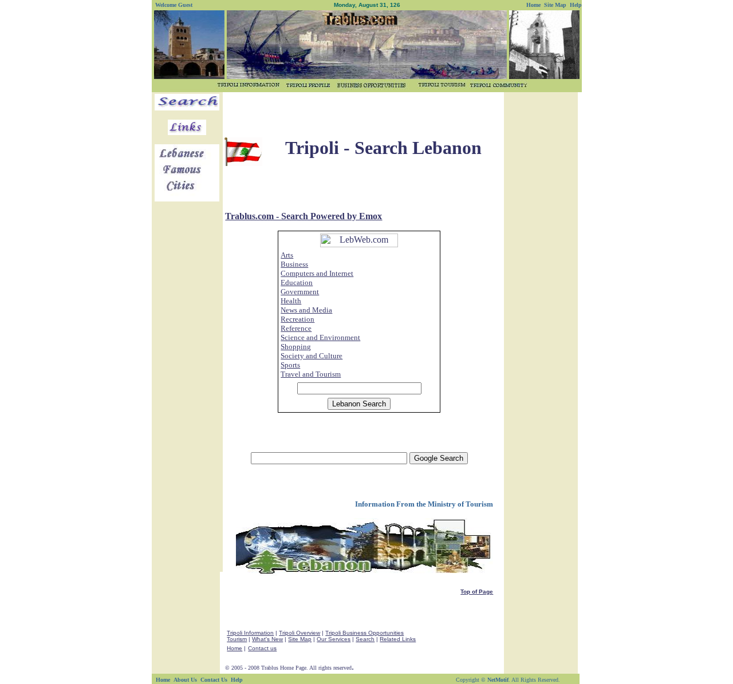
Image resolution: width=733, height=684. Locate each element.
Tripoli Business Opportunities (364, 633)
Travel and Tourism (311, 374)
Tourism (237, 639)
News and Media (306, 310)
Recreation (297, 319)
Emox (370, 216)
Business (294, 264)
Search (365, 639)
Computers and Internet (317, 273)
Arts (287, 255)
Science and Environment (320, 337)
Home (234, 648)
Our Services (333, 639)
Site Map (300, 639)
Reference (296, 328)
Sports (290, 365)
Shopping (296, 346)
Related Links (398, 639)
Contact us (262, 648)
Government (300, 291)
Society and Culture (311, 355)
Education (297, 282)
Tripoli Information (250, 633)
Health (291, 300)
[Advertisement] (363, 111)
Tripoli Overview (299, 633)
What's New (267, 639)
